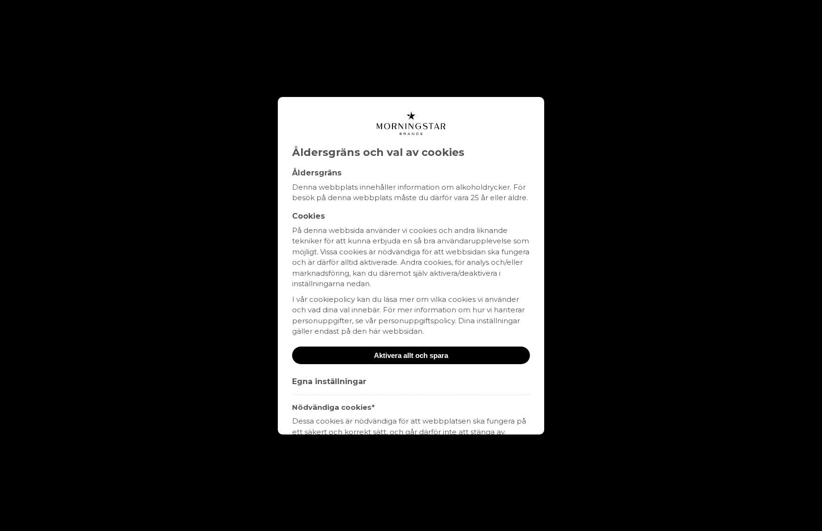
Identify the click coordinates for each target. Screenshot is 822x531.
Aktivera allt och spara (411, 355)
